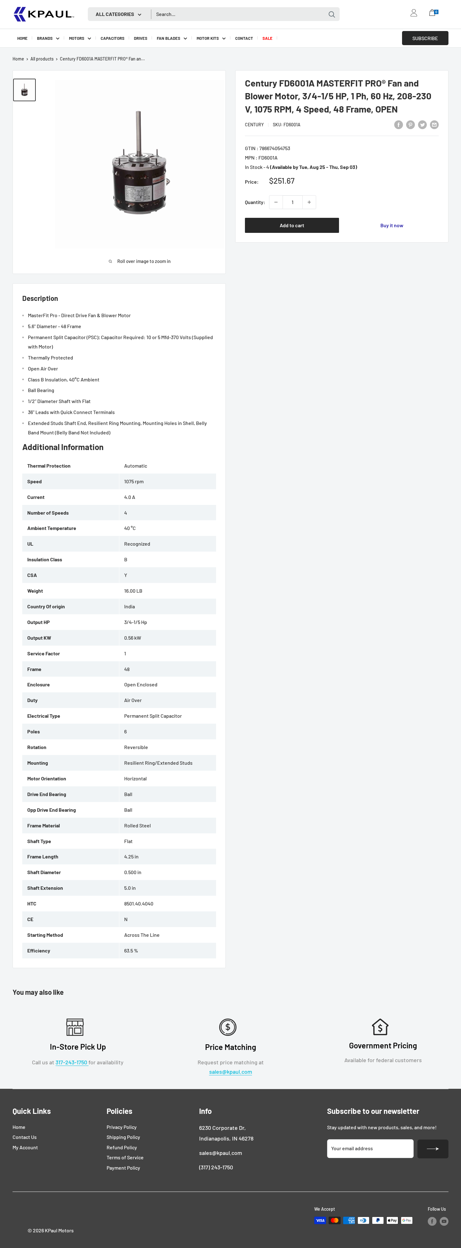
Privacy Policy (122, 1127)
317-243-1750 (72, 1062)
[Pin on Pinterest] (410, 124)
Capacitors (113, 38)
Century (254, 124)
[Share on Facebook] (398, 124)
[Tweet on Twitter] (422, 124)
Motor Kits (208, 38)
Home (22, 38)
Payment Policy (123, 1168)
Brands (45, 38)
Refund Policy (122, 1147)
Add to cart (292, 225)
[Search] (332, 14)
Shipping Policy (123, 1137)
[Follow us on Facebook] (432, 1221)
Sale (267, 38)
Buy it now (391, 225)
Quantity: (255, 202)
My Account (25, 1147)
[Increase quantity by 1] (309, 202)
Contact (244, 38)
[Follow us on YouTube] (444, 1221)
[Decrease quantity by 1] (276, 202)
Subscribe (425, 38)
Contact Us (25, 1137)
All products (42, 58)
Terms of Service (125, 1157)
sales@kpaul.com (230, 1071)
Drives (140, 38)
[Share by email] (434, 124)
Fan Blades (168, 38)
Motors (76, 38)
